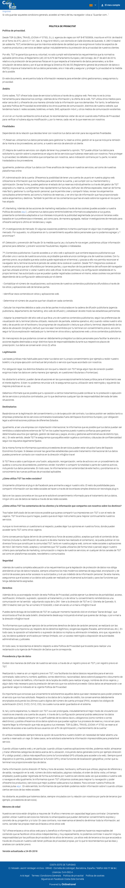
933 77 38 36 (110, 868)
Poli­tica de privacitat (73, 875)
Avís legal (24, 875)
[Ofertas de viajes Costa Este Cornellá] (9, 5)
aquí (23, 212)
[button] (92, 5)
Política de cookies (95, 875)
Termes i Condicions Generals (46, 875)
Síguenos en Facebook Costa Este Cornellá (62, 879)
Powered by (62, 884)
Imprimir (6, 11)
